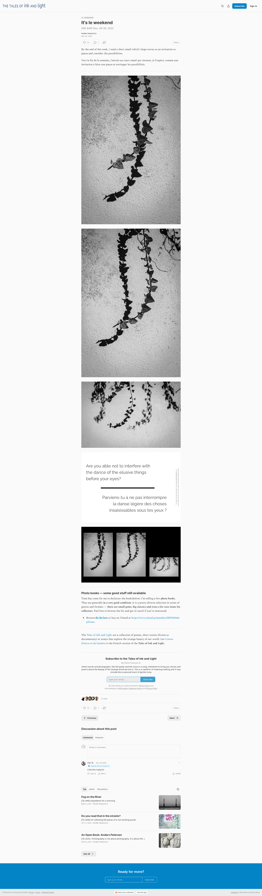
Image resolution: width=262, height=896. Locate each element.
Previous (91, 718)
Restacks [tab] (99, 737)
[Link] (77, 593)
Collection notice (47, 892)
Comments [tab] (88, 737)
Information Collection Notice (130, 688)
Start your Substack (126, 892)
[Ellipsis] (179, 762)
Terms (37, 892)
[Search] (222, 6)
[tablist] (93, 737)
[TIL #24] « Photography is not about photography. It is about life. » (113, 838)
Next (172, 718)
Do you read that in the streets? (101, 816)
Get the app (142, 892)
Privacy (31, 892)
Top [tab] (84, 789)
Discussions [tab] (102, 789)
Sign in (253, 6)
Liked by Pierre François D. (100, 766)
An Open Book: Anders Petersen (101, 834)
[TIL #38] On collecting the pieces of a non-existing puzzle (108, 819)
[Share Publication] (228, 6)
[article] (131, 802)
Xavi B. (90, 762)
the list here (101, 618)
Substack (234, 892)
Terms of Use (144, 685)
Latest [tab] (91, 789)
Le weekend (87, 17)
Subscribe (239, 6)
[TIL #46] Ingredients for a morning (98, 800)
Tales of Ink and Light (99, 635)
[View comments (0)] (108, 826)
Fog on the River (91, 796)
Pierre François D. (89, 33)
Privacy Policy (151, 688)
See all (87, 853)
